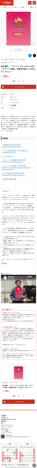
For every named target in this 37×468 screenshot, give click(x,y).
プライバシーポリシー (7, 427)
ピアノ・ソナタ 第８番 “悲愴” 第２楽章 (14, 160)
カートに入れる (19, 87)
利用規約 (3, 421)
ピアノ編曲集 (13, 105)
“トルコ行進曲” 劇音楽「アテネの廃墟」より (16, 150)
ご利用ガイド (4, 417)
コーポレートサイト (6, 433)
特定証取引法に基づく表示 (8, 419)
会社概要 (3, 415)
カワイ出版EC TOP (5, 7)
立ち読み (20, 49)
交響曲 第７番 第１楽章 (9, 179)
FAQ (2, 423)
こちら (6, 319)
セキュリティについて (7, 425)
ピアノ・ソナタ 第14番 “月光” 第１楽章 (14, 166)
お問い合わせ (4, 429)
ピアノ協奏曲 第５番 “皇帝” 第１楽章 (13, 173)
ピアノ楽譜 (14, 7)
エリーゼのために (8, 156)
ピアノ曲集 (21, 7)
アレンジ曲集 (30, 7)
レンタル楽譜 (4, 431)
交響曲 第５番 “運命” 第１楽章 (11, 145)
